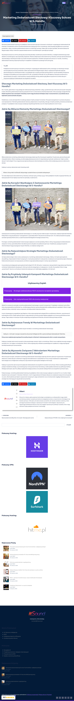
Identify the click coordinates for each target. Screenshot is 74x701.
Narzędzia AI (7, 650)
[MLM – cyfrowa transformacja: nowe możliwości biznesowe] (6, 579)
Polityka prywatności (32, 694)
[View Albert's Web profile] (16, 404)
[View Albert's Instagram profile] (16, 394)
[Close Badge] (15, 695)
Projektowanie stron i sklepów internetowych (16, 652)
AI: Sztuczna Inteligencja (10, 632)
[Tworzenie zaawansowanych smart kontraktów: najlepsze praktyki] (6, 548)
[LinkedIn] (63, 698)
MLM (64, 2)
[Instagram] (60, 698)
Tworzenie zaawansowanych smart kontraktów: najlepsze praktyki (28, 546)
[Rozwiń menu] (70, 3)
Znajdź (69, 425)
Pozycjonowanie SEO (9, 654)
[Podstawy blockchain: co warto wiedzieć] (6, 587)
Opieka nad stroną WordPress (12, 656)
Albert (34, 24)
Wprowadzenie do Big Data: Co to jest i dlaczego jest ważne (18, 417)
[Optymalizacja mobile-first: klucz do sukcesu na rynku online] (6, 571)
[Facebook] (57, 698)
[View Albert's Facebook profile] (16, 390)
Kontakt (49, 694)
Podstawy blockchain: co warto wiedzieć (21, 585)
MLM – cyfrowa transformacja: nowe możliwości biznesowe (26, 577)
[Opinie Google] (65, 698)
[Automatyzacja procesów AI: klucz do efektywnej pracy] (6, 556)
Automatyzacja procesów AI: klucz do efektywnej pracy (25, 554)
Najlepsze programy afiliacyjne (12, 636)
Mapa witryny (42, 694)
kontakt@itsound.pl (37, 621)
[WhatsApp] (68, 698)
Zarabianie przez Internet (10, 638)
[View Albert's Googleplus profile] (16, 400)
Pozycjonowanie (24, 12)
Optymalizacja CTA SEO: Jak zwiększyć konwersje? (58, 417)
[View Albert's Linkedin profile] (16, 397)
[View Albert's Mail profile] (16, 407)
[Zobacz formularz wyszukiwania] (67, 3)
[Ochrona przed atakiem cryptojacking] (6, 564)
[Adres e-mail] (71, 698)
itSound (18, 12)
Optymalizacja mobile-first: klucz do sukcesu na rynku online (26, 570)
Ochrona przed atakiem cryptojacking (20, 562)
